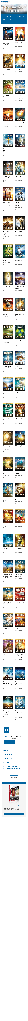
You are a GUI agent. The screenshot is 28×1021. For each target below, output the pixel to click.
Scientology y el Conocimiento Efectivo (19, 420)
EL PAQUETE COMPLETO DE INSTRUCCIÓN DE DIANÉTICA (11, 767)
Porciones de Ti (7, 286)
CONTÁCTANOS (9, 742)
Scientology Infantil (19, 524)
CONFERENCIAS (7, 758)
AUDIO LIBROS (7, 754)
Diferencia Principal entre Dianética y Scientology (8, 576)
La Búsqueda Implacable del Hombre (18, 260)
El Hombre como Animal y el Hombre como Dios (8, 683)
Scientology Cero (19, 446)
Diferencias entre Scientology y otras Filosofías (19, 97)
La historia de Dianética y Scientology (6, 43)
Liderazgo (5, 498)
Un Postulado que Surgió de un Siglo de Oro (19, 314)
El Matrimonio (6, 524)
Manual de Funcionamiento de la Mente (19, 204)
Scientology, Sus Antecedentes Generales (7, 150)
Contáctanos (7, 736)
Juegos (16, 149)
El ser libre (5, 548)
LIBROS (5, 751)
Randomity (17, 628)
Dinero (4, 340)
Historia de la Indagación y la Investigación (7, 233)
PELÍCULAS (6, 762)
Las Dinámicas (18, 69)
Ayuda (16, 366)
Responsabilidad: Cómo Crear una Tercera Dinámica (19, 656)
